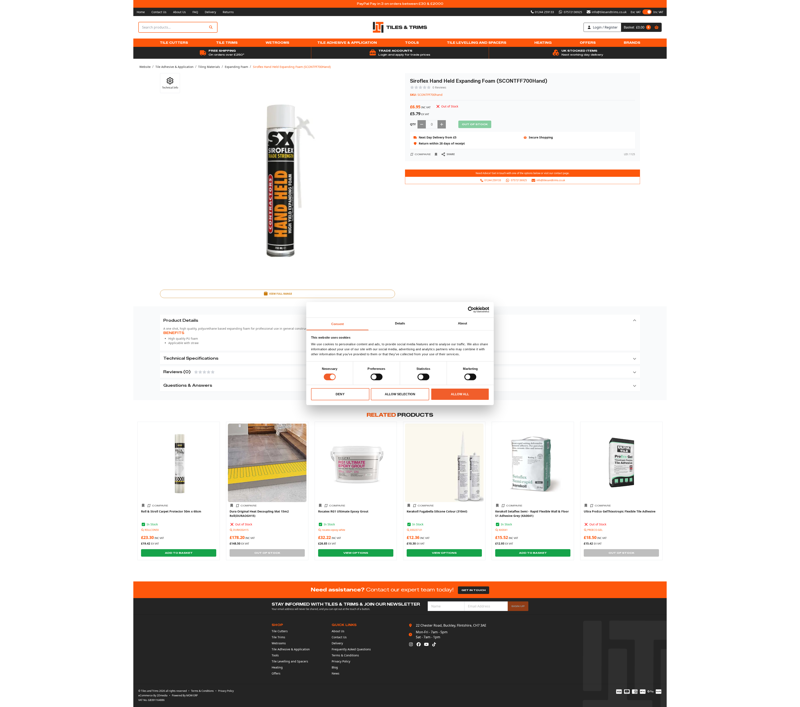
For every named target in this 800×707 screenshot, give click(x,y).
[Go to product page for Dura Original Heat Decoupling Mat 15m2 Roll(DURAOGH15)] (267, 463)
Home (141, 12)
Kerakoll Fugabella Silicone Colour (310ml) (437, 511)
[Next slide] (664, 491)
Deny (340, 394)
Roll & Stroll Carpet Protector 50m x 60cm (171, 511)
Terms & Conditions (345, 655)
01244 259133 (544, 12)
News (335, 673)
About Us (179, 12)
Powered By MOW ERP (185, 695)
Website (145, 67)
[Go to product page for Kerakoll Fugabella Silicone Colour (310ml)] (444, 463)
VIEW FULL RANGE (280, 294)
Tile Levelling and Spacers (290, 661)
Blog (335, 667)
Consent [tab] (337, 323)
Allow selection (400, 394)
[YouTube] (426, 644)
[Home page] (400, 27)
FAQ (195, 12)
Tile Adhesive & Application (174, 67)
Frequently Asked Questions (351, 649)
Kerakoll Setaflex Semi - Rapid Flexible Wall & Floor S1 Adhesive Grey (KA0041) (532, 513)
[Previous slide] (135, 491)
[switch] (376, 377)
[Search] (211, 27)
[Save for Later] (436, 154)
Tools (275, 655)
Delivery (210, 12)
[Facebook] (418, 644)
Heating (277, 667)
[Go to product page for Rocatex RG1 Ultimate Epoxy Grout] (356, 463)
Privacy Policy (341, 661)
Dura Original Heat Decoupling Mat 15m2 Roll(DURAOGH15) (259, 513)
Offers (276, 673)
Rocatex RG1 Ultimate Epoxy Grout (343, 511)
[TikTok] (434, 644)
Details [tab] (400, 323)
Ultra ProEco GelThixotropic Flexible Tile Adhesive (619, 511)
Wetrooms (279, 643)
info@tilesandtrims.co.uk (609, 12)
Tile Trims (278, 637)
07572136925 (573, 12)
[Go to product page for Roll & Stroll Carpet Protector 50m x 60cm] (179, 463)
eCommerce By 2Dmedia (153, 695)
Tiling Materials (209, 67)
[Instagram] (411, 644)
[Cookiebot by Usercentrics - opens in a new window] (471, 310)
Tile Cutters (280, 631)
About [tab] (462, 323)
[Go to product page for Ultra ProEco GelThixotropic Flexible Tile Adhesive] (621, 463)
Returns (228, 12)
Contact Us (158, 12)
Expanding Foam (236, 67)
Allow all (460, 394)
